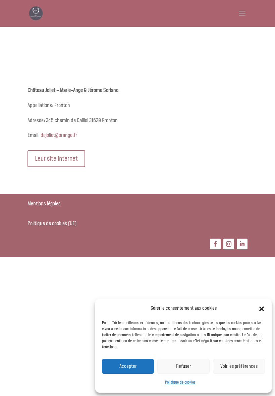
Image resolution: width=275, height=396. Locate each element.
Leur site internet (56, 158)
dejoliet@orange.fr (59, 135)
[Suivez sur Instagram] (228, 244)
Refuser (183, 366)
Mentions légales (44, 203)
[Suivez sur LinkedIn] (242, 244)
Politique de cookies (180, 382)
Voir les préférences (239, 366)
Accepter (127, 366)
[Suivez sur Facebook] (215, 244)
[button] (261, 308)
